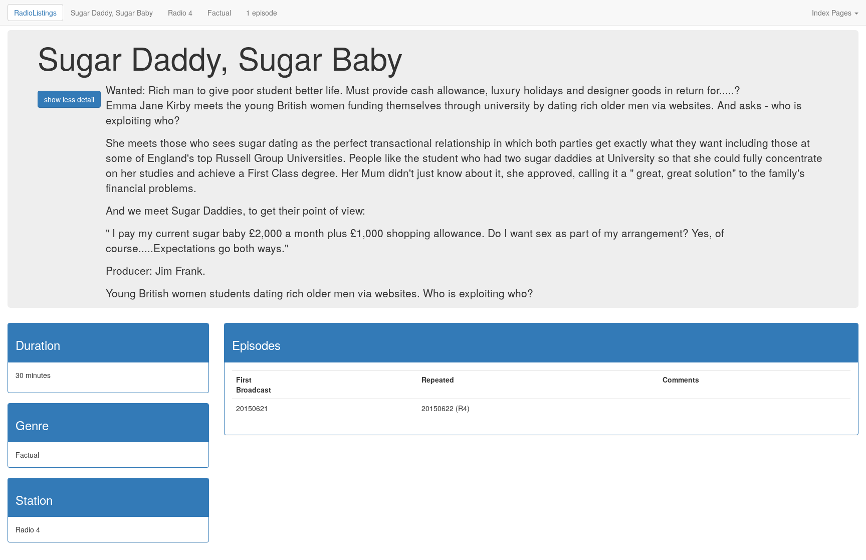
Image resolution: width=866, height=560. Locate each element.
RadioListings (35, 13)
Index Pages (832, 13)
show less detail (69, 99)
